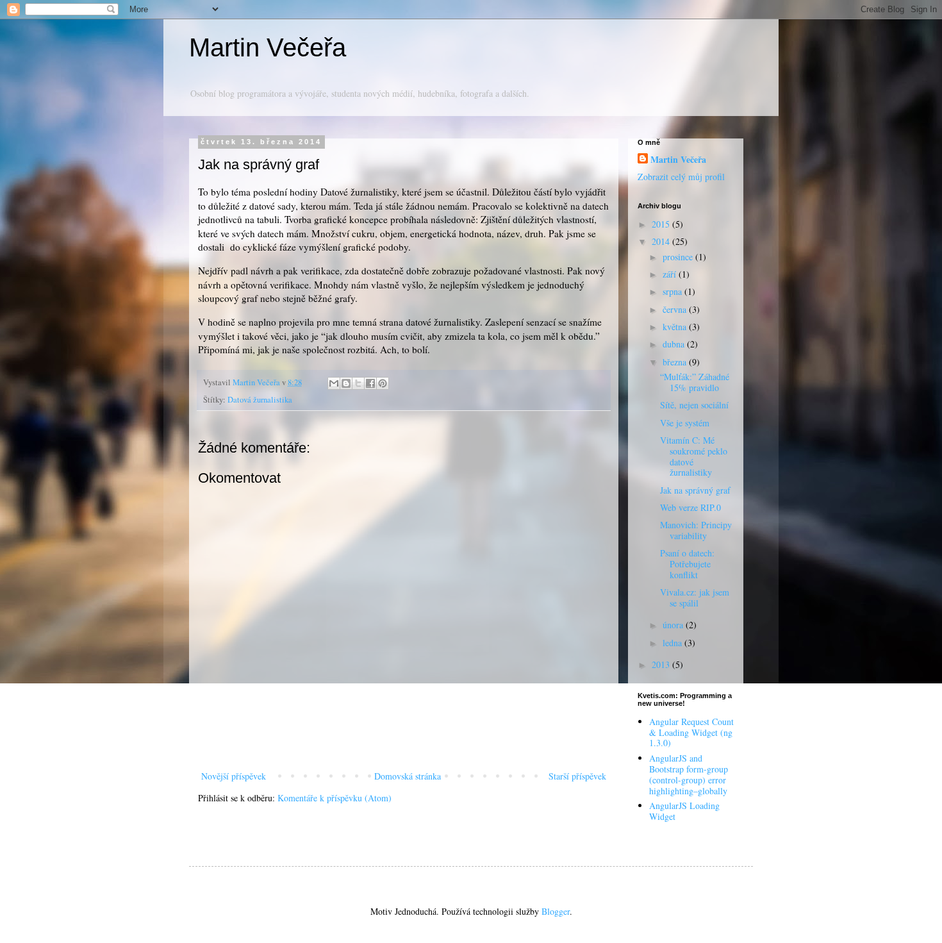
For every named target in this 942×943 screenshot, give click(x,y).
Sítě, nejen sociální (694, 405)
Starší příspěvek (577, 776)
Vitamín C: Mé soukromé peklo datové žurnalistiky (693, 456)
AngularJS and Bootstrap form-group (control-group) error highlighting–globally (688, 774)
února (674, 625)
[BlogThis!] (346, 383)
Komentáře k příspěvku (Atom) (334, 798)
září (671, 274)
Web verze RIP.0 (690, 507)
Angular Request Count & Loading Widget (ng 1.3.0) (691, 732)
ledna (673, 643)
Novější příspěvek (233, 776)
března (676, 362)
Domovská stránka (407, 776)
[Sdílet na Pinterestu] (382, 383)
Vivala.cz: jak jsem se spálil (694, 597)
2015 (662, 224)
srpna (673, 291)
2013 (662, 664)
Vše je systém (684, 423)
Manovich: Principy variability (696, 530)
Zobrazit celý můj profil (681, 177)
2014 (662, 241)
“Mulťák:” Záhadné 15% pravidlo (694, 382)
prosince (679, 257)
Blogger (555, 911)
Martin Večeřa (267, 47)
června (676, 309)
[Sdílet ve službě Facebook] (370, 383)
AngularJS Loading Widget (684, 810)
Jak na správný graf (695, 490)
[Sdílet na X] (358, 383)
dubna (675, 344)
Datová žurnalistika (259, 399)
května (676, 327)
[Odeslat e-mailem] (333, 383)
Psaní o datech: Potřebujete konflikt (687, 564)
